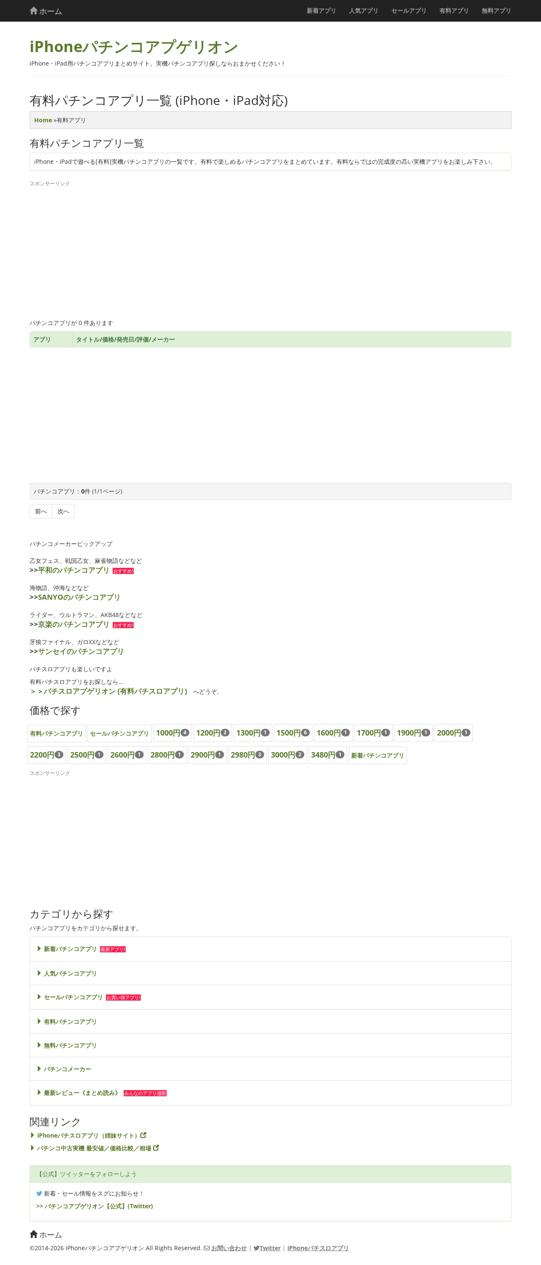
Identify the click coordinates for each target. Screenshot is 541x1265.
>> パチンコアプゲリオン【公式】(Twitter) (94, 1206)
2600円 (122, 755)
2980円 (243, 755)
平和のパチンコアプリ (74, 570)
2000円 (449, 733)
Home (43, 120)
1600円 (329, 733)
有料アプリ (454, 10)
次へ (63, 511)
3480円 (323, 755)
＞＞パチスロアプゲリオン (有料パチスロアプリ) (108, 691)
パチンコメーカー (66, 1069)
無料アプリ (496, 10)
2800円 (162, 755)
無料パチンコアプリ (69, 1045)
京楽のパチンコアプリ (74, 624)
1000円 (168, 733)
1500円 (288, 733)
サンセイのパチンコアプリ (81, 651)
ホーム (49, 11)
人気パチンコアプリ (69, 973)
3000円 (283, 755)
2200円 (42, 755)
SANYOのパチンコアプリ (79, 597)
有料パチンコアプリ (56, 733)
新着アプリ (321, 10)
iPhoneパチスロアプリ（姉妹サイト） (88, 1135)
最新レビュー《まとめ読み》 (81, 1093)
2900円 (203, 755)
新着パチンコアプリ (377, 755)
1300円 (248, 733)
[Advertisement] (270, 251)
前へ (41, 511)
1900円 (409, 733)
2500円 (82, 755)
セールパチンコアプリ (119, 733)
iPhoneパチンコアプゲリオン (134, 46)
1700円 (369, 733)
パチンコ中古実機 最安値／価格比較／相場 (94, 1148)
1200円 (208, 733)
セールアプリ (409, 10)
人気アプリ (364, 10)
